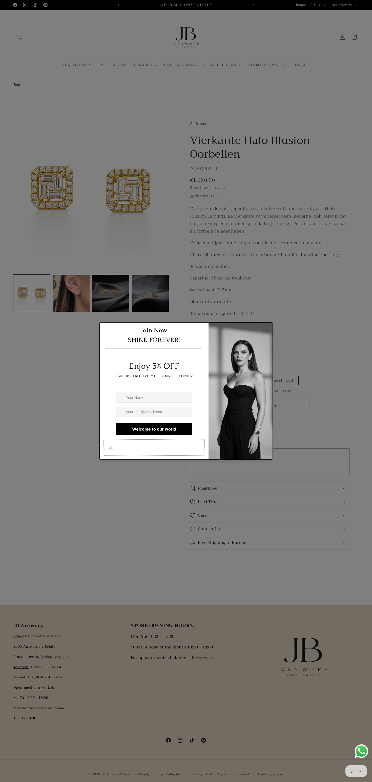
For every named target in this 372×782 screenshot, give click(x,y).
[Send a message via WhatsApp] (361, 751)
